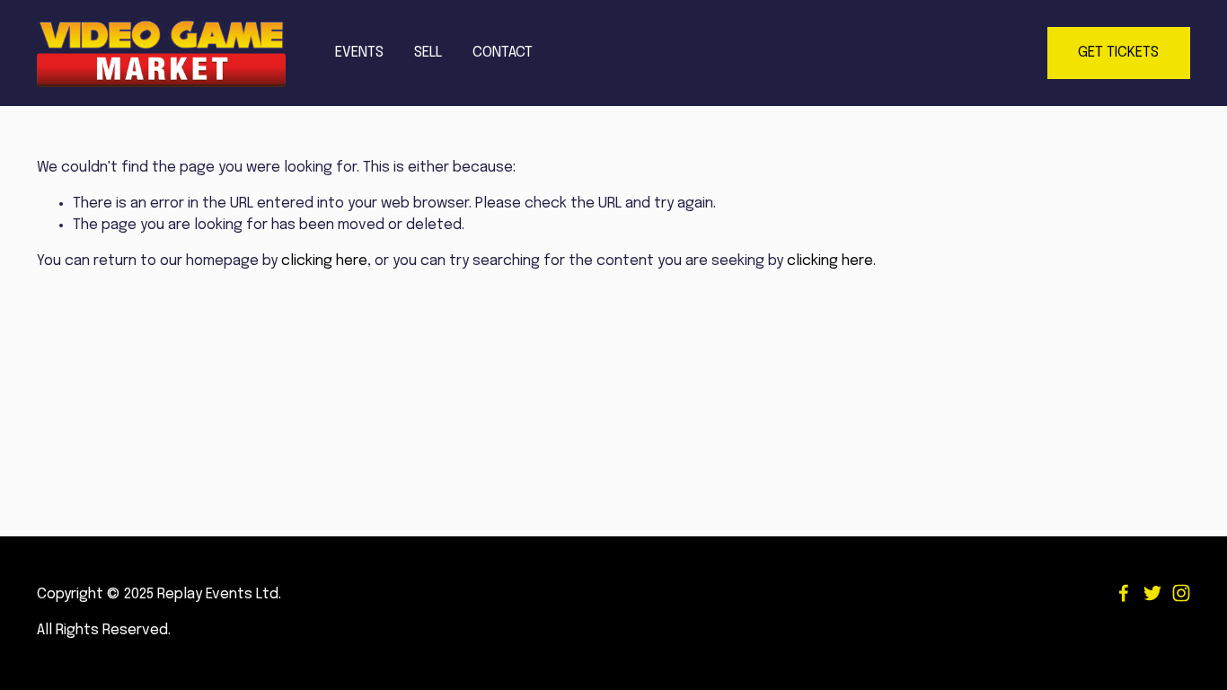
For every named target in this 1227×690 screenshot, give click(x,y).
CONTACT (502, 52)
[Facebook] (1124, 593)
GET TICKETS (1118, 52)
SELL (428, 52)
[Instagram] (1181, 593)
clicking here (324, 261)
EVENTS (359, 52)
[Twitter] (1152, 593)
